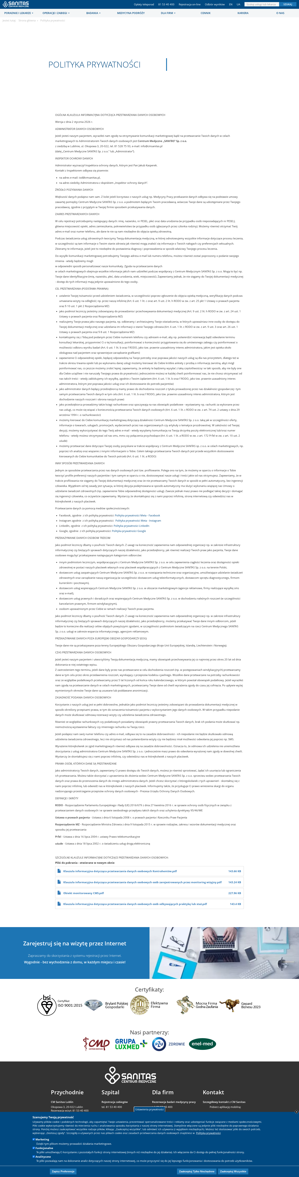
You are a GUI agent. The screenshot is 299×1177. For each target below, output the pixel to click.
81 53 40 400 (166, 4)
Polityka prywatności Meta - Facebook (137, 515)
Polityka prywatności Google (129, 531)
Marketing (42, 1139)
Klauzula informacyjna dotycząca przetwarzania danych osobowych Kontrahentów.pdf (120, 871)
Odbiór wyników (215, 4)
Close (297, 1112)
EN (230, 4)
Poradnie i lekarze (17, 13)
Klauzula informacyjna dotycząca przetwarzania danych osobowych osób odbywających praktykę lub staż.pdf (135, 904)
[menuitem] (18, 13)
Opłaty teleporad (144, 4)
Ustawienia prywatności (149, 1109)
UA (238, 4)
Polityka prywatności (208, 1133)
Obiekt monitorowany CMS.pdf (83, 893)
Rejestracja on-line (190, 4)
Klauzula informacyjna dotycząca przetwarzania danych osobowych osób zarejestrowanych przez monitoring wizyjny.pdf (142, 882)
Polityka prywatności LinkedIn (131, 525)
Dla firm (167, 13)
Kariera (243, 13)
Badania (92, 13)
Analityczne (43, 1156)
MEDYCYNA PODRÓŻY (131, 13)
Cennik (206, 13)
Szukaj (287, 4)
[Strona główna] (16, 3)
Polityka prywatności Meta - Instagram (138, 520)
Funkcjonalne (44, 1148)
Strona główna (27, 20)
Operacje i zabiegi (55, 13)
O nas (280, 13)
